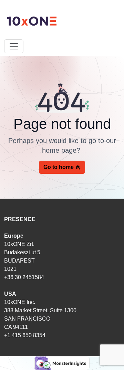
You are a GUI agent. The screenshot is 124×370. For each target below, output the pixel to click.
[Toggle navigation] (13, 46)
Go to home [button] (59, 167)
